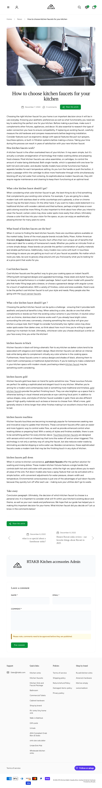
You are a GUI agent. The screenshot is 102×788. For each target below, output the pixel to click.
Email (56, 595)
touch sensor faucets (31, 293)
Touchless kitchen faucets (65, 435)
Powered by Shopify (89, 782)
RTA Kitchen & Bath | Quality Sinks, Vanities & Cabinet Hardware (76, 780)
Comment (16, 609)
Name (14, 595)
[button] (8, 7)
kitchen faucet (72, 364)
